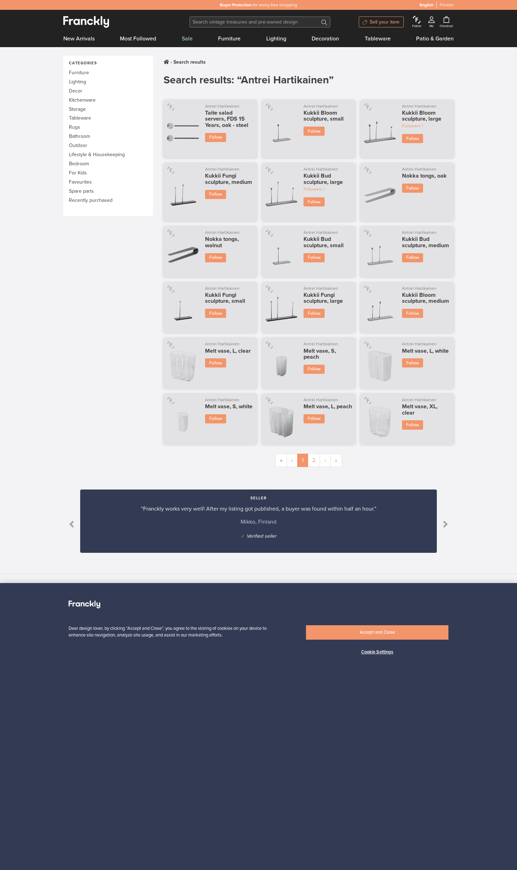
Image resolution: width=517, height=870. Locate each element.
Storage (77, 109)
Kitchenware (82, 100)
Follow (215, 137)
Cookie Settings (377, 652)
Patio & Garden (435, 38)
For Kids (78, 173)
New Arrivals (79, 38)
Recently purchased (91, 200)
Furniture (229, 38)
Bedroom (79, 164)
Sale (187, 38)
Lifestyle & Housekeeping (97, 155)
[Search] (324, 22)
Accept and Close (377, 632)
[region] (258, 726)
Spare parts (81, 191)
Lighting (276, 38)
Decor (75, 91)
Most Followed (138, 38)
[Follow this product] (170, 106)
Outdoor (78, 145)
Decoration (325, 38)
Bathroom (79, 136)
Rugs (74, 127)
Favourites (80, 182)
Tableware (378, 38)
